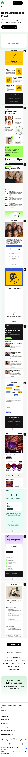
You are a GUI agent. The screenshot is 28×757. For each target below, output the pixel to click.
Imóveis (23, 660)
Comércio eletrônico (8, 660)
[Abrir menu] (26, 3)
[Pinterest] (25, 739)
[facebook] (2, 739)
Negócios (10, 666)
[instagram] (14, 739)
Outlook (13, 663)
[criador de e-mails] (2, 3)
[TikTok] (17, 739)
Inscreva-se (17, 3)
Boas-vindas (6, 663)
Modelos (13, 6)
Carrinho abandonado (14, 669)
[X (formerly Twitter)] (10, 739)
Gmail (17, 660)
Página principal (5, 6)
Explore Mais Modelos (9, 27)
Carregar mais (15, 644)
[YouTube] (21, 739)
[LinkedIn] (6, 739)
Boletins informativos (16, 657)
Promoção (17, 666)
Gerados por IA (21, 663)
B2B (7, 657)
